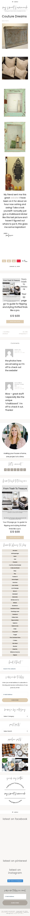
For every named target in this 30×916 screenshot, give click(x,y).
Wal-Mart (15, 643)
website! (14, 197)
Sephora (15, 623)
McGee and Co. (15, 600)
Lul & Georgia (15, 588)
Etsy (15, 573)
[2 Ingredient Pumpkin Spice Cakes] (8, 751)
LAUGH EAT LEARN (18, 913)
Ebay (15, 571)
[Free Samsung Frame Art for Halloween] (21, 765)
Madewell (15, 594)
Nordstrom (15, 605)
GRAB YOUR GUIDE (15, 321)
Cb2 (15, 559)
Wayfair (15, 646)
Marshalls (15, 597)
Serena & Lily (15, 626)
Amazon (15, 550)
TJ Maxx (15, 640)
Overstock (15, 614)
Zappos (15, 655)
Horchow (15, 582)
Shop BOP (15, 631)
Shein (15, 629)
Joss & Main (15, 585)
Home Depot (15, 579)
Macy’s (15, 591)
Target (15, 634)
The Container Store (15, 637)
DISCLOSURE (4, 912)
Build (15, 556)
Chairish (15, 562)
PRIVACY (12, 912)
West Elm (15, 649)
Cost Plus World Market (15, 565)
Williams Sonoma (15, 652)
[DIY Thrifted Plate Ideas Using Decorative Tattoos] (21, 751)
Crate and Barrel (15, 568)
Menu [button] (16, 2)
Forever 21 (15, 576)
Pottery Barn (15, 617)
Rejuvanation (15, 620)
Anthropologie (15, 553)
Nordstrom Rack (15, 608)
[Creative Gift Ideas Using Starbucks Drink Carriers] (8, 765)
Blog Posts (5, 21)
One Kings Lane (15, 611)
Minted (15, 602)
